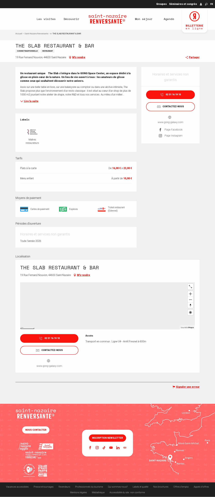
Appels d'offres (201, 487)
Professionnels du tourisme (89, 487)
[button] (206, 4)
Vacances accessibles (17, 487)
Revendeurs (64, 487)
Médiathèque (98, 492)
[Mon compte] (201, 4)
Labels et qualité (140, 487)
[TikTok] (104, 448)
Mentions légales (78, 492)
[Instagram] (97, 448)
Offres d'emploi (181, 487)
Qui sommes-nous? (118, 487)
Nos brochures (160, 487)
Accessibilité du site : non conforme (127, 492)
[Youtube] (111, 448)
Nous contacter (35, 430)
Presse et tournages (44, 487)
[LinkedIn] (117, 448)
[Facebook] (90, 448)
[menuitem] (46, 18)
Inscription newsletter (107, 438)
